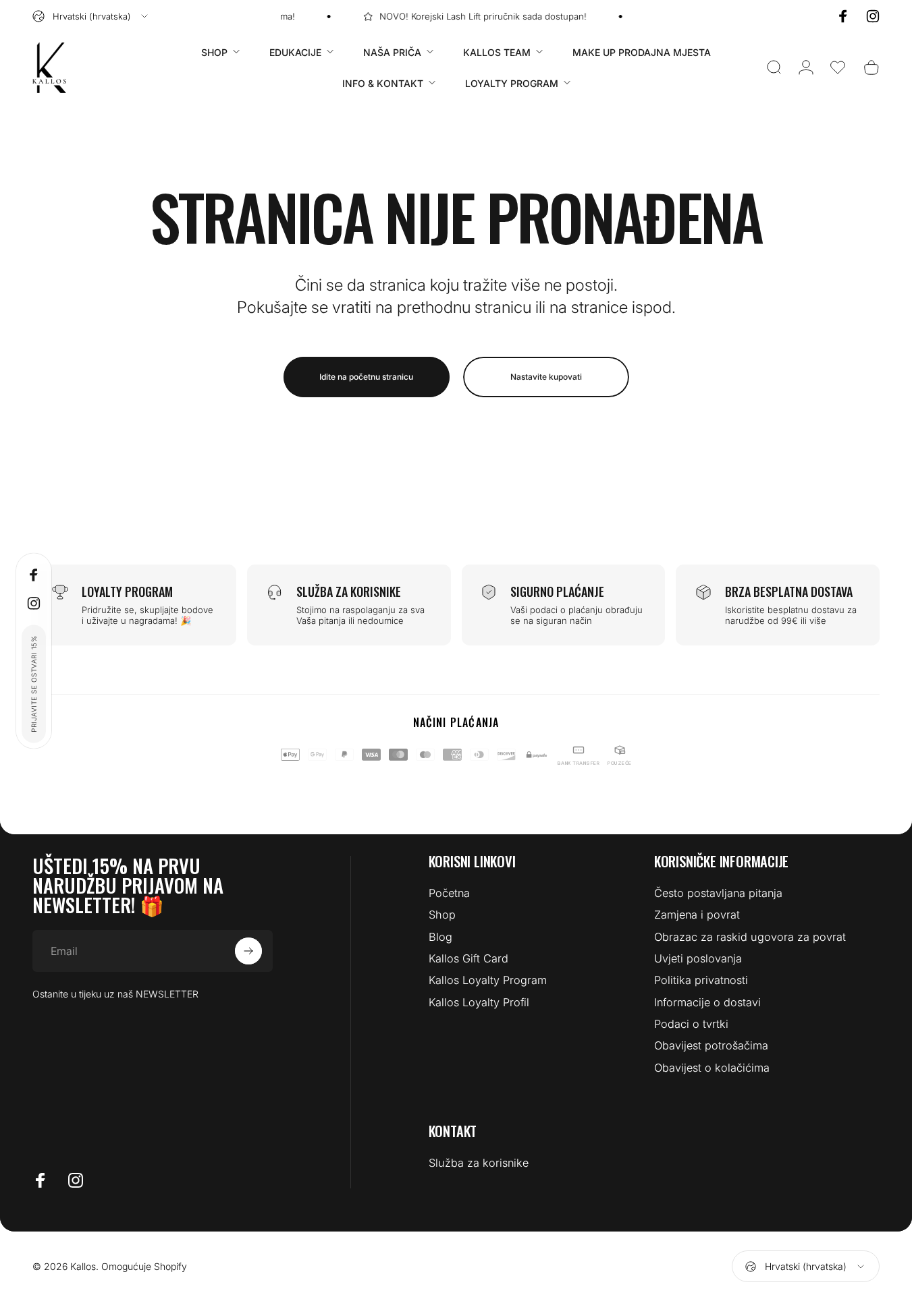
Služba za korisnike (479, 1162)
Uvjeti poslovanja (698, 958)
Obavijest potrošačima (711, 1045)
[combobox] (91, 16)
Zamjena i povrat (697, 914)
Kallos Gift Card (468, 958)
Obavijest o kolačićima (712, 1067)
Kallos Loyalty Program (488, 980)
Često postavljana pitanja (718, 893)
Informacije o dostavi (707, 1002)
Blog (440, 937)
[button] (838, 67)
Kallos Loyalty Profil (479, 1002)
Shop (442, 914)
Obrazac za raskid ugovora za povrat (750, 937)
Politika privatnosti (701, 980)
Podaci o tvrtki (691, 1024)
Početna (449, 893)
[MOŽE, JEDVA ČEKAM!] (248, 950)
